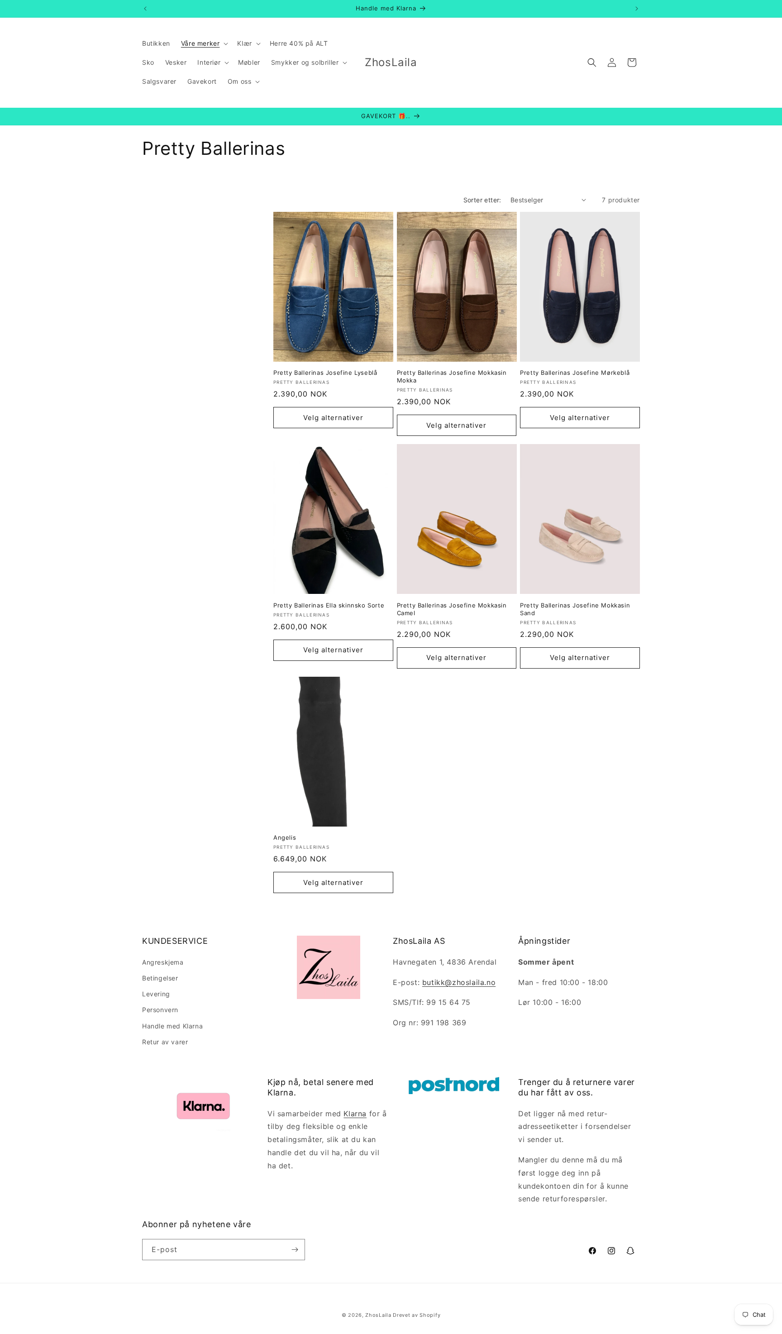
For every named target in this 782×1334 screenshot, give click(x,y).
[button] (204, 43)
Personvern (160, 1010)
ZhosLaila (378, 1315)
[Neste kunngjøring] (637, 8)
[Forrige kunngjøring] (145, 8)
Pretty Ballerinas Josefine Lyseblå (325, 372)
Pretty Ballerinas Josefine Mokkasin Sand (575, 609)
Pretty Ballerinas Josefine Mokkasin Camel (452, 609)
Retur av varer (165, 1042)
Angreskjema (163, 962)
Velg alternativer (333, 417)
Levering (156, 994)
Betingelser (160, 978)
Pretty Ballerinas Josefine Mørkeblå (574, 372)
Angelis (284, 837)
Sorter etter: (482, 200)
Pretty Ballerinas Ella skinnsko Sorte (328, 605)
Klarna (355, 1113)
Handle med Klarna (172, 1026)
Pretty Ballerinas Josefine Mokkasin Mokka (452, 376)
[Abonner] (295, 1249)
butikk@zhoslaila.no (459, 982)
